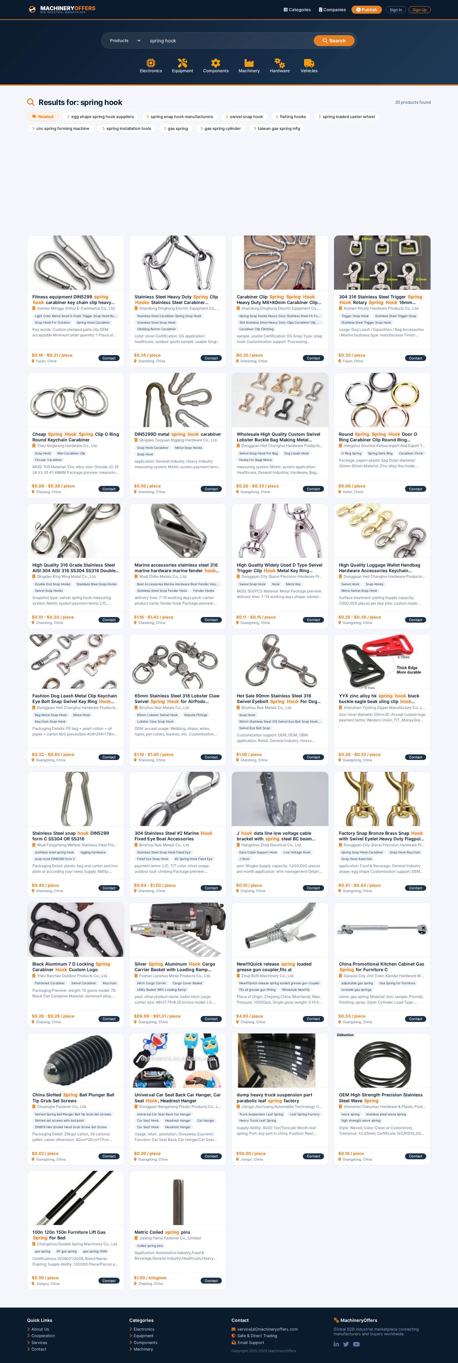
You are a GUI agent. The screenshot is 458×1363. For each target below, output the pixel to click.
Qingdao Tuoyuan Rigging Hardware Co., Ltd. (178, 440)
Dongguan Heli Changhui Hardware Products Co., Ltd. (288, 445)
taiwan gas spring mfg (279, 128)
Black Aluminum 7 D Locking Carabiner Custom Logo (71, 966)
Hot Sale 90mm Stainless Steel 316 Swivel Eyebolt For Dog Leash (277, 701)
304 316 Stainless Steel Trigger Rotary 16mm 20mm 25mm (380, 302)
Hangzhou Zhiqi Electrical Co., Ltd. (271, 845)
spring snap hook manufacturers (182, 116)
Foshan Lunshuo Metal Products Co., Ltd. (175, 975)
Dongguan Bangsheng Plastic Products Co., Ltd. (180, 1106)
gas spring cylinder (223, 128)
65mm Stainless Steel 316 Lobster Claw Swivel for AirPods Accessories (177, 701)
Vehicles (309, 70)
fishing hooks (293, 116)
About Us (39, 1329)
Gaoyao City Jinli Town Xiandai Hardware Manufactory (392, 975)
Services (38, 1342)
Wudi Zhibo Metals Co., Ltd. (163, 576)
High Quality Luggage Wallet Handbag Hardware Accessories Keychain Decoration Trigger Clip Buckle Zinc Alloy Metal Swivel (379, 573)
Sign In (396, 9)
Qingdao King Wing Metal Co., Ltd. (66, 576)
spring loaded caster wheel (349, 116)
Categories (299, 9)
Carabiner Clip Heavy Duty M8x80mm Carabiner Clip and (277, 302)
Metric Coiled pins (162, 1232)
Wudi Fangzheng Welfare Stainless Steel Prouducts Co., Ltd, (89, 845)
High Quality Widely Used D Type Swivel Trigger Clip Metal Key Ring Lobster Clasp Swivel (279, 573)
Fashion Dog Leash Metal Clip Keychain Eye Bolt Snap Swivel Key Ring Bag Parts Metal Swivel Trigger (74, 704)
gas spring (178, 128)
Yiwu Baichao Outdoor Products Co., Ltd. (72, 975)
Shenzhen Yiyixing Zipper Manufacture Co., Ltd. (385, 707)
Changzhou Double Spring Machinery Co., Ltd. (77, 1244)
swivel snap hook (246, 116)
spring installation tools (129, 128)
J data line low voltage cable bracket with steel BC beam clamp (274, 838)
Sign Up (420, 9)
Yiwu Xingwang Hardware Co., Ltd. (67, 445)
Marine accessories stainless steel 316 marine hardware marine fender (176, 570)
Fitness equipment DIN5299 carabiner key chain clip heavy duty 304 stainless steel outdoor (75, 305)
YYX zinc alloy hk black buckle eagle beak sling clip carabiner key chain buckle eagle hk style (380, 704)
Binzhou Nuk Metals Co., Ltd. (164, 707)
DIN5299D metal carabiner (178, 434)
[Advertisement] (214, 181)
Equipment (182, 70)
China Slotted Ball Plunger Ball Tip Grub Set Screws (73, 1097)
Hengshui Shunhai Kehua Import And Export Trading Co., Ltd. (396, 445)
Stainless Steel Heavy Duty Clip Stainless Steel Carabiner (176, 302)
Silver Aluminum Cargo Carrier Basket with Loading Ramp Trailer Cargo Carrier (175, 969)
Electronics (151, 70)
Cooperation (42, 1335)
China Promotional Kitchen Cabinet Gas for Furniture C (381, 966)
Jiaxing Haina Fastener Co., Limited (170, 1238)
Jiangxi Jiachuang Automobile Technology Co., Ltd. (286, 1106)
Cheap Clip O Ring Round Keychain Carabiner (75, 436)
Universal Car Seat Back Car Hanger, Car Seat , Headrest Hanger (178, 1097)
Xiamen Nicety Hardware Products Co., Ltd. (381, 308)
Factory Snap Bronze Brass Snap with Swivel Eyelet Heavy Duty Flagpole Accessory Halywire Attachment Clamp (381, 838)
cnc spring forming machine (62, 128)
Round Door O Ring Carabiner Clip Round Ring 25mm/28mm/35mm (378, 439)
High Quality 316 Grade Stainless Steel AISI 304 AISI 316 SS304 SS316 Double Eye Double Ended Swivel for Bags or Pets (74, 573)
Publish (369, 9)
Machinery (249, 70)
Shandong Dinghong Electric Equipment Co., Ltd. (181, 308)
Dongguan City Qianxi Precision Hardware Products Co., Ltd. (293, 576)
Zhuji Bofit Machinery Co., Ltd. (267, 975)
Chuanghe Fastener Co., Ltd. (62, 1106)
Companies (334, 9)
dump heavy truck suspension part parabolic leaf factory (274, 1097)
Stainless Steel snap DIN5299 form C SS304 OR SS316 (70, 835)
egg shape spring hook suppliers (102, 116)
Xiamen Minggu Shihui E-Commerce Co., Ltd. (76, 308)
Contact (109, 358)
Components (216, 70)
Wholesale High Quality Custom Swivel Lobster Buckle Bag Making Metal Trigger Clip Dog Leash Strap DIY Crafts (278, 442)
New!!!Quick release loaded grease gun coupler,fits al (274, 966)
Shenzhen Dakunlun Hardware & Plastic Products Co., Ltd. (394, 1106)
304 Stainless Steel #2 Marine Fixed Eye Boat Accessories (173, 835)
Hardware (280, 70)
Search (337, 41)
